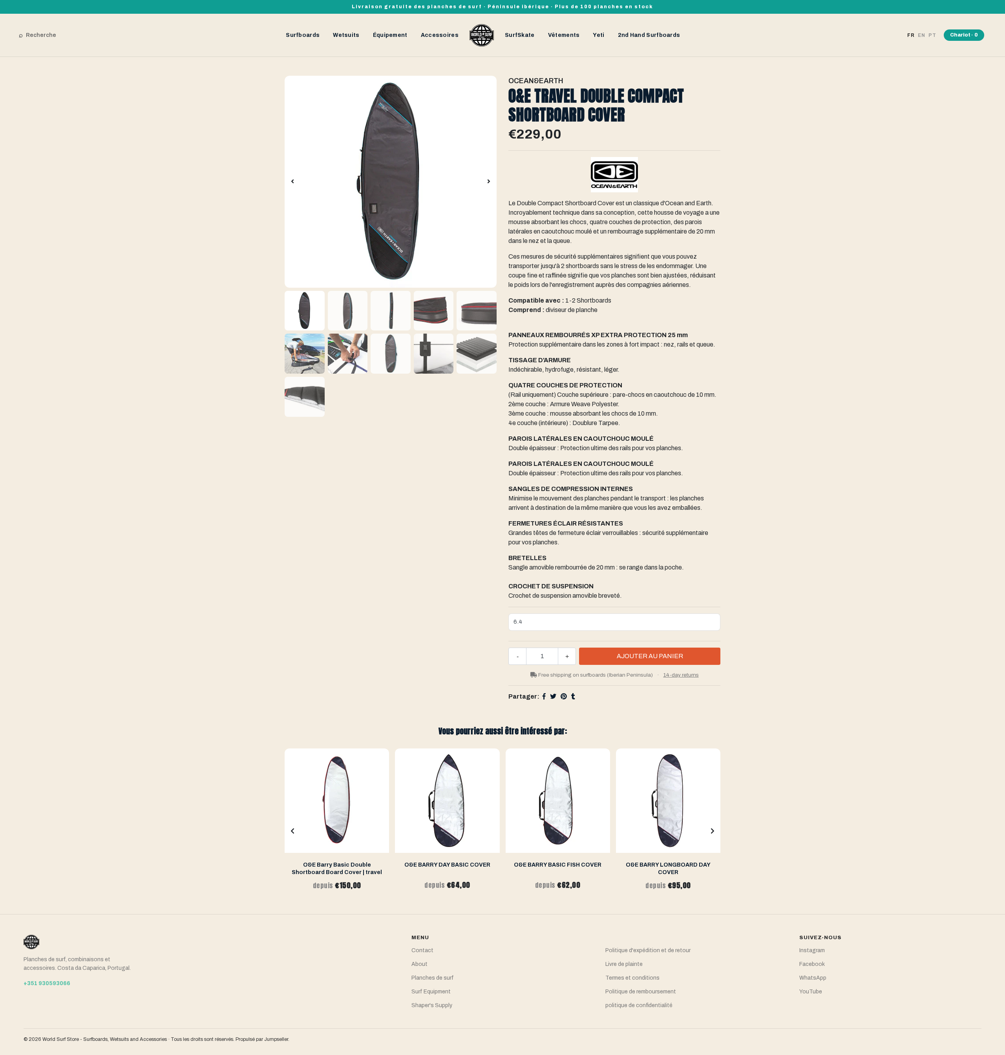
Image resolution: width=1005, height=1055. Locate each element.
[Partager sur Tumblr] (573, 696)
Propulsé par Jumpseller (262, 1039)
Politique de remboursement (640, 992)
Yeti (598, 35)
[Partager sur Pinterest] (564, 696)
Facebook (812, 964)
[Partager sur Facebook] (544, 696)
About (419, 964)
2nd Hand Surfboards (649, 35)
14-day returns (681, 675)
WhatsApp (812, 978)
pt (932, 35)
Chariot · (964, 35)
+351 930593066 (47, 983)
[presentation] (292, 182)
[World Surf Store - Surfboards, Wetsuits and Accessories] (482, 34)
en (921, 35)
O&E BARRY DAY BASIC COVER (447, 865)
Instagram (812, 950)
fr (911, 35)
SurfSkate (520, 35)
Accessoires (440, 35)
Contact (422, 950)
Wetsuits (346, 35)
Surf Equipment (431, 992)
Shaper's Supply (431, 1005)
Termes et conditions (632, 978)
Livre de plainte (624, 964)
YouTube (810, 992)
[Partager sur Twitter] (553, 696)
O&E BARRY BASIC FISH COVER (557, 865)
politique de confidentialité (638, 1005)
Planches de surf (432, 978)
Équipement (390, 35)
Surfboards (303, 35)
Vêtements (564, 35)
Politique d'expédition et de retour (648, 950)
